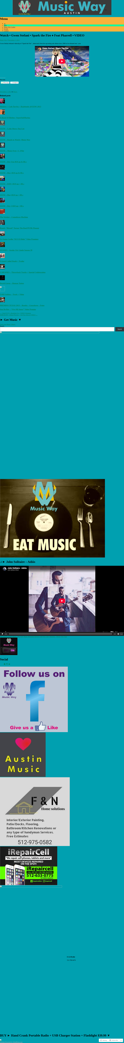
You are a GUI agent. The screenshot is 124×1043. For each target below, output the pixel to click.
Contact (6, 30)
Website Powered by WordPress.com (11, 1042)
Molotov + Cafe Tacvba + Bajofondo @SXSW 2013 (20, 107)
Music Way (3, 40)
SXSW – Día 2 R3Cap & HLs (12, 173)
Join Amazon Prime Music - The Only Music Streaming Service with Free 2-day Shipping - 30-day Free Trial (33, 637)
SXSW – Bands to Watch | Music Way (15, 140)
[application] (62, 601)
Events (6, 29)
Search (2, 326)
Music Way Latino (9, 27)
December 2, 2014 (13, 40)
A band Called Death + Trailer (12, 261)
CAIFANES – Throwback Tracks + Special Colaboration (22, 272)
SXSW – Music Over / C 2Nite (12, 151)
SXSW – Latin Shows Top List (12, 129)
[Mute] (118, 634)
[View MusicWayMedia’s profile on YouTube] (9, 664)
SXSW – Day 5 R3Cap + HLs (12, 206)
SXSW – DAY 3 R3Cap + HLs (12, 184)
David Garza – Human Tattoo (12, 283)
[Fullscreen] (121, 634)
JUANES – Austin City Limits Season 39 (16, 250)
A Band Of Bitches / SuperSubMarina (15, 118)
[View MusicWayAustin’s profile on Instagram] (7, 664)
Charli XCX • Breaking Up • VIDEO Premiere (15, 313)
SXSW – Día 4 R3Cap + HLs (11, 195)
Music (15, 92)
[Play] (2, 634)
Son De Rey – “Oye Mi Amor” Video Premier (18, 309)
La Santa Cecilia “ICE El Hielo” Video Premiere (19, 239)
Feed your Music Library (8, 324)
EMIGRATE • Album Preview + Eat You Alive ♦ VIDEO (18, 315)
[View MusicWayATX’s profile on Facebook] (4, 664)
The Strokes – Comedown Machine (14, 217)
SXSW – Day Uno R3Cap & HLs (13, 162)
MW (5, 25)
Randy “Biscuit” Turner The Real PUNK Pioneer (19, 228)
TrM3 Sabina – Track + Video (12, 294)
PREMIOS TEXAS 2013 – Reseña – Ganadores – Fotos (22, 305)
